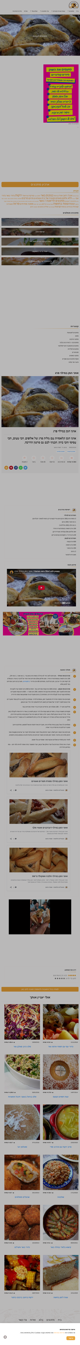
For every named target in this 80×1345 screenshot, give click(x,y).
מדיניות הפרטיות (59, 1333)
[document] (40, 672)
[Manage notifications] (5, 1337)
